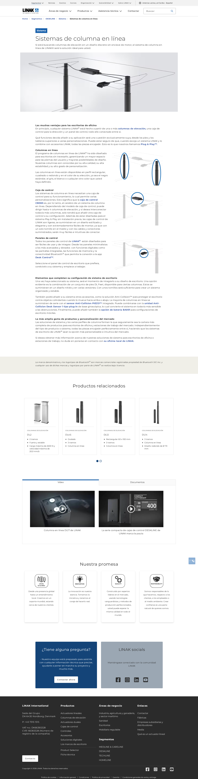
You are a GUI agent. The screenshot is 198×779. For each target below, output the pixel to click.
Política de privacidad (101, 777)
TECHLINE (104, 755)
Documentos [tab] (137, 482)
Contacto (30, 758)
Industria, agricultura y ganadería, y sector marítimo (117, 715)
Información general (67, 777)
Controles (66, 731)
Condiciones (84, 777)
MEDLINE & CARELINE (111, 747)
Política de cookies (48, 777)
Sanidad (103, 721)
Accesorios (66, 735)
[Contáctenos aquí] (192, 561)
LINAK (76, 241)
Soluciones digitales (71, 739)
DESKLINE (104, 751)
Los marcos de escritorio (74, 744)
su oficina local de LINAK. (119, 341)
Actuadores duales (71, 722)
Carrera (73, 3)
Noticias (51, 3)
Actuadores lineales (71, 713)
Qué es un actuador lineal (151, 734)
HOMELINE (105, 760)
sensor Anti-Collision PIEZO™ (84, 303)
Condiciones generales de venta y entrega (139, 777)
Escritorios (104, 725)
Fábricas (141, 717)
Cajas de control (69, 726)
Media (140, 729)
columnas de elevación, (132, 128)
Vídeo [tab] (61, 482)
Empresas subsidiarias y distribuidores (150, 724)
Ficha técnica (68, 754)
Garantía (116, 777)
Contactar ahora (66, 679)
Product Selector (70, 750)
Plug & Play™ (149, 144)
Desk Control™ (44, 257)
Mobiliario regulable (109, 729)
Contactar (142, 713)
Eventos (62, 3)
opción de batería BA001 (115, 310)
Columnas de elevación (73, 717)
